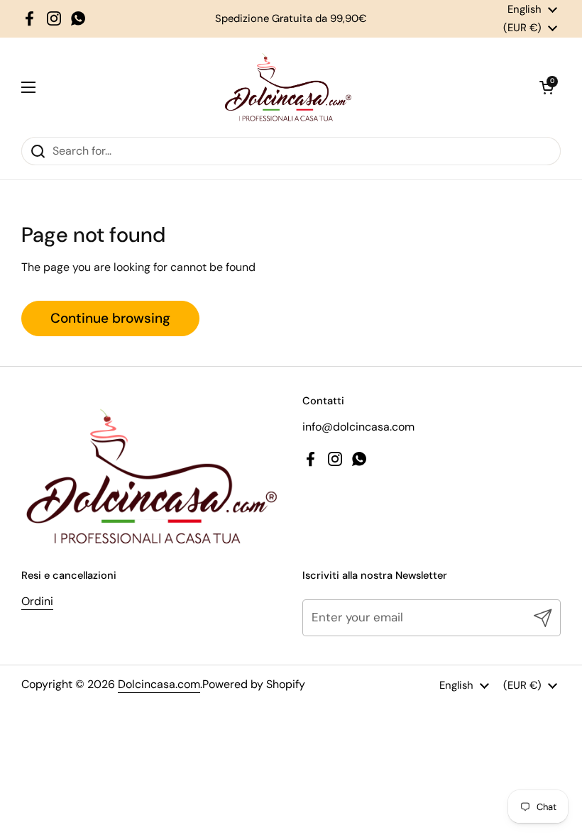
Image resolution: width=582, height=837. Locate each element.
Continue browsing (110, 318)
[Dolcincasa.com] (287, 87)
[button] (546, 87)
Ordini (37, 601)
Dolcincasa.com (159, 684)
